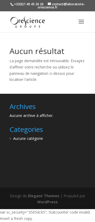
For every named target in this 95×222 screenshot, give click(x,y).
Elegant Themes (43, 195)
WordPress (47, 201)
